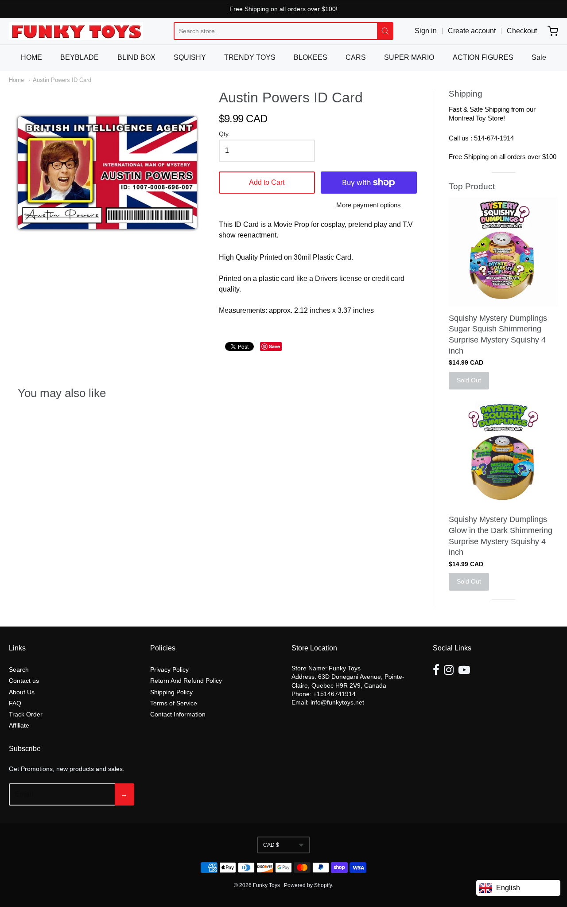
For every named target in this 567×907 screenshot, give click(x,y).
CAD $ (271, 845)
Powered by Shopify (308, 885)
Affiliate (19, 725)
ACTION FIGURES (483, 57)
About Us (22, 692)
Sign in (426, 31)
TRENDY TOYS (250, 57)
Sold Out (469, 380)
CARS (356, 57)
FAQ (15, 703)
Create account (472, 31)
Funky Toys (267, 885)
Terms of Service (173, 703)
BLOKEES (310, 57)
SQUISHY (190, 57)
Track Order (26, 714)
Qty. (224, 134)
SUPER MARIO (409, 57)
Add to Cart (266, 182)
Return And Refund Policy (186, 680)
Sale (539, 57)
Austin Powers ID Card (62, 80)
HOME (31, 57)
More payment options (368, 205)
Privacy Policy (169, 669)
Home (16, 80)
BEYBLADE (79, 57)
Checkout (522, 31)
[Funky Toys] (76, 31)
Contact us (24, 680)
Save (274, 346)
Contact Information (178, 714)
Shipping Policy (171, 692)
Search (19, 669)
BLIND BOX (136, 57)
